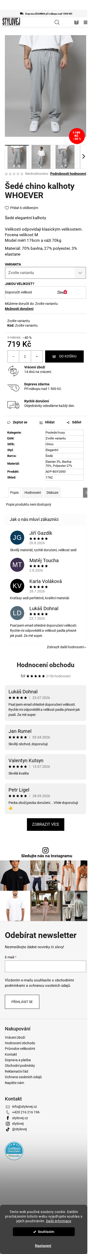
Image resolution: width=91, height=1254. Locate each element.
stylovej (18, 1123)
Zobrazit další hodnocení (65, 647)
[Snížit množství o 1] (13, 356)
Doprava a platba (18, 1060)
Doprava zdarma (37, 384)
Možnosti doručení (19, 309)
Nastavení (43, 1246)
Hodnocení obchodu (45, 665)
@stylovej (19, 1129)
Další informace (58, 1221)
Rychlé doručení (36, 401)
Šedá (49, 456)
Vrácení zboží (34, 367)
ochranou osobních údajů (49, 985)
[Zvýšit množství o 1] (36, 356)
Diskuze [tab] (52, 492)
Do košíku (67, 356)
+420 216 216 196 (26, 1112)
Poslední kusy (55, 432)
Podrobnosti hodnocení (68, 174)
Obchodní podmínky (20, 1066)
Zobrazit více (45, 824)
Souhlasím (46, 1232)
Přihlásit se (22, 1002)
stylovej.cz (20, 1118)
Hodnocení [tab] (33, 492)
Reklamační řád (16, 1071)
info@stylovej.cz (24, 1106)
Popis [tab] (14, 492)
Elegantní (52, 450)
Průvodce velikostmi (20, 1049)
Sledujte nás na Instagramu (46, 856)
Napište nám (14, 1083)
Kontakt (11, 1054)
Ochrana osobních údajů (23, 1077)
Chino (49, 444)
